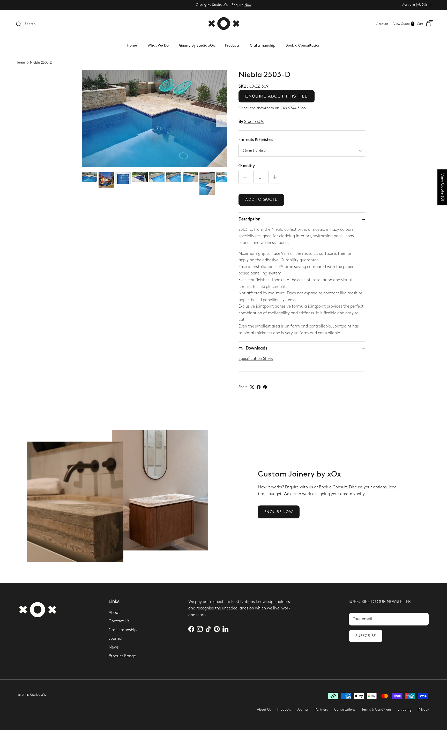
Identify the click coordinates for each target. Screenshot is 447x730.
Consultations (344, 709)
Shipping (405, 709)
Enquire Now (278, 511)
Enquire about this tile (276, 96)
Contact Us (119, 621)
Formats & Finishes (256, 140)
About (114, 613)
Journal (115, 638)
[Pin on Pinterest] (265, 387)
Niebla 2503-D (41, 62)
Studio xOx (254, 122)
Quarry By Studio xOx (197, 45)
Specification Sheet (256, 359)
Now (247, 4)
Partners (321, 709)
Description (249, 219)
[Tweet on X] (252, 387)
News (114, 647)
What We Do (158, 45)
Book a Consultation (303, 45)
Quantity (247, 166)
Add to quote (261, 200)
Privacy (423, 709)
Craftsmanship (262, 45)
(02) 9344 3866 (293, 108)
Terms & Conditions (377, 709)
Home (132, 45)
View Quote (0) (442, 187)
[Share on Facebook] (258, 387)
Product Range (122, 656)
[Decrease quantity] (245, 177)
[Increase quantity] (275, 177)
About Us (264, 709)
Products (232, 45)
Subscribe (365, 635)
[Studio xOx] (223, 24)
